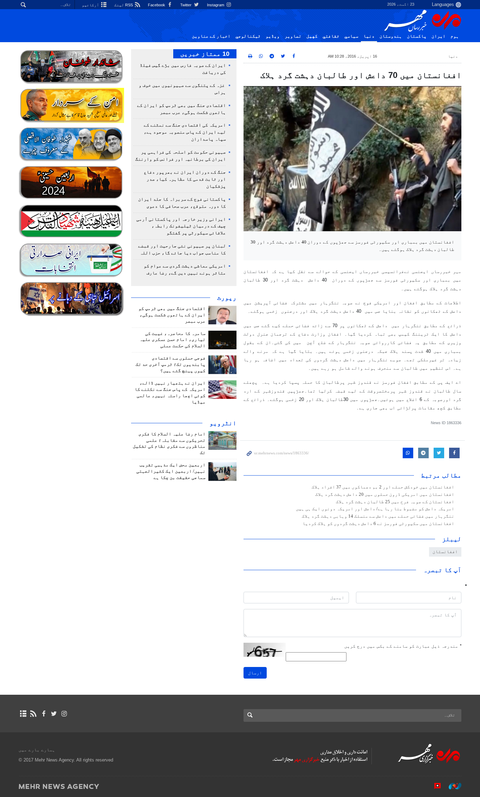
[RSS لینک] (33, 713)
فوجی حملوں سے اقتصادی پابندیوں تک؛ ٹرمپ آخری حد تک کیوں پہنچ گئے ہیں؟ (171, 364)
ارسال (255, 672)
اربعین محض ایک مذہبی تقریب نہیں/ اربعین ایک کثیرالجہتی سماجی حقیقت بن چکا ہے (171, 471)
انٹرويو (222, 423)
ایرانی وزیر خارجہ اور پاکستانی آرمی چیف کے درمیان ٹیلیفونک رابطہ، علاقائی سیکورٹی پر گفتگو (181, 226)
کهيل (312, 36)
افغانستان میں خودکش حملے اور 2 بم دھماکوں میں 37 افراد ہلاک (383, 487)
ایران (439, 36)
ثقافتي (331, 36)
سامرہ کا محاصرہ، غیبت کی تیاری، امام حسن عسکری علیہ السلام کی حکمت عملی (173, 340)
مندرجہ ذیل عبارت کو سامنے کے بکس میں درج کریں (402, 646)
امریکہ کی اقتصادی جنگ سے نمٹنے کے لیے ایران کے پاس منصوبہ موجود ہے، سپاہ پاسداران (185, 132)
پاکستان (417, 36)
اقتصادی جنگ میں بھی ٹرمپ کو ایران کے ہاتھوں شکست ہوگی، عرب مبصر (172, 315)
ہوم (454, 36)
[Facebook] (43, 713)
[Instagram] (64, 713)
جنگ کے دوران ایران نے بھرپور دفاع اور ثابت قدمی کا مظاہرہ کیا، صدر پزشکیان (185, 179)
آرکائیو (91, 5)
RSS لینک (124, 5)
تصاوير (293, 36)
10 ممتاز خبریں (204, 53)
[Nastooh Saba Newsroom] (451, 786)
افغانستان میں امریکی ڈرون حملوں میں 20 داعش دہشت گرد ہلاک (384, 494)
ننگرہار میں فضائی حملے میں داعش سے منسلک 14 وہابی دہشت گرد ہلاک (378, 516)
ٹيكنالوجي (248, 36)
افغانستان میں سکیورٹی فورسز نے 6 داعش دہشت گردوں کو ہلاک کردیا (378, 523)
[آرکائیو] (23, 713)
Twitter (186, 5)
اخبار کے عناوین (211, 36)
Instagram (216, 5)
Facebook (157, 5)
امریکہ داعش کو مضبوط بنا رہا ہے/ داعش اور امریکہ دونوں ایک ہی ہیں (375, 508)
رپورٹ (226, 297)
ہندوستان (391, 36)
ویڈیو (273, 36)
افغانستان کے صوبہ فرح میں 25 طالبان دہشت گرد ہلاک (395, 501)
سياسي (351, 36)
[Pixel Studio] (434, 786)
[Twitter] (54, 713)
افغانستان (445, 551)
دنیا (369, 36)
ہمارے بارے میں (37, 749)
